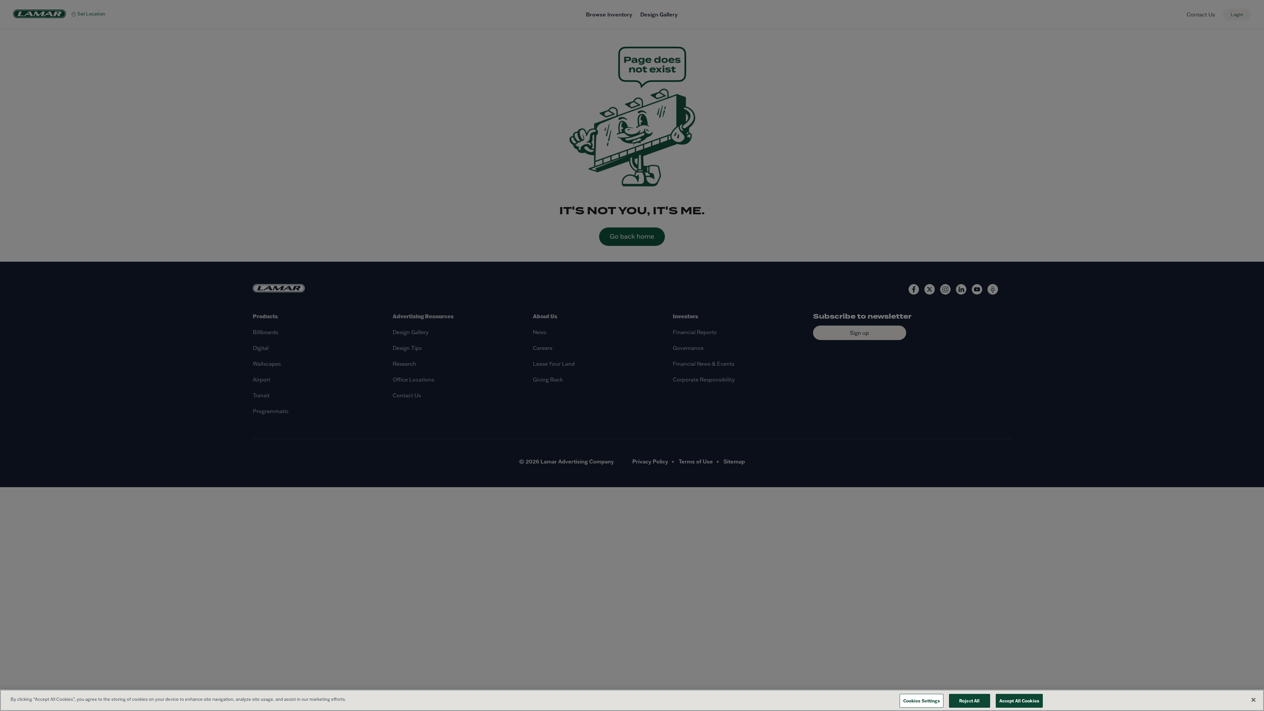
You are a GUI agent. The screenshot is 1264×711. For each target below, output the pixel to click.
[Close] (1253, 700)
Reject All (969, 700)
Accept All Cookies (1019, 700)
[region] (632, 700)
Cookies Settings (921, 700)
